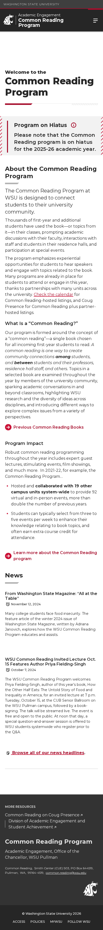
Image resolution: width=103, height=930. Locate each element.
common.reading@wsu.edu (66, 873)
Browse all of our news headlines (47, 752)
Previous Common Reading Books (49, 427)
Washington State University (31, 4)
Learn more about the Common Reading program (55, 555)
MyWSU (56, 921)
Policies (37, 921)
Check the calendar (53, 294)
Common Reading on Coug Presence (42, 815)
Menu (95, 20)
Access (19, 921)
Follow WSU (79, 921)
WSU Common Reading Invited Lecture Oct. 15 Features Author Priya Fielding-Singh (50, 662)
